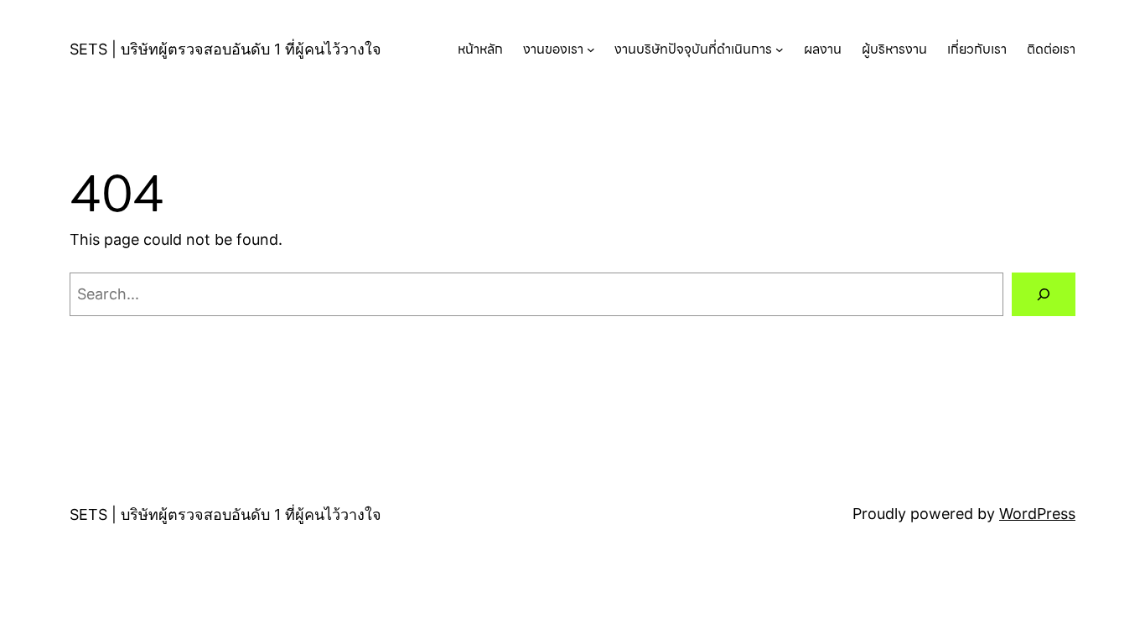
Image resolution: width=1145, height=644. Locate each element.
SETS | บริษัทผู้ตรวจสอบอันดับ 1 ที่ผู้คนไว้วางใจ (225, 49)
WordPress (1037, 513)
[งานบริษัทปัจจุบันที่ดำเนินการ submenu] (779, 49)
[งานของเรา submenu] (591, 49)
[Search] (1043, 294)
